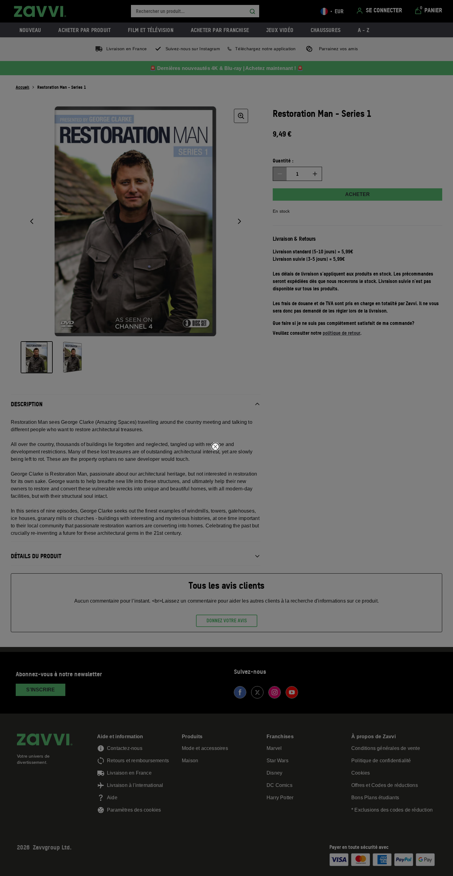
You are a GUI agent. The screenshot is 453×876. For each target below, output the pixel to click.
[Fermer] (215, 446)
